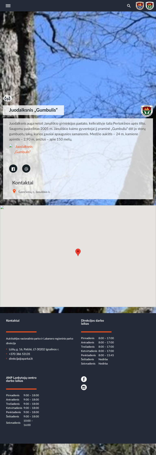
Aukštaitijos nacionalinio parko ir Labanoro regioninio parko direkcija (39, 339)
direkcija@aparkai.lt (21, 358)
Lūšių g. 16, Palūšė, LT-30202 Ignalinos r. (34, 349)
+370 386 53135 (19, 354)
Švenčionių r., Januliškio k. (34, 192)
